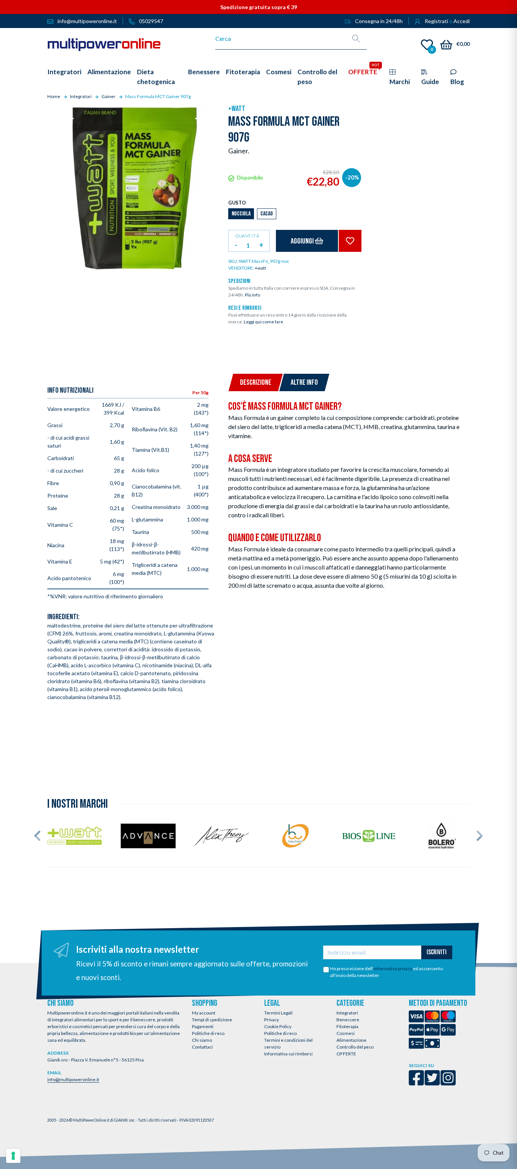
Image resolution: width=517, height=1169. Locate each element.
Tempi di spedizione (212, 1019)
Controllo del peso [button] (317, 77)
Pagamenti (202, 1026)
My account (203, 1013)
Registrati (436, 21)
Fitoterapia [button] (243, 72)
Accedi (461, 21)
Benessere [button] (204, 72)
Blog (457, 82)
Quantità (247, 235)
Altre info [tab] (304, 382)
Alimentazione (351, 1040)
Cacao (266, 213)
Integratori (347, 1013)
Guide (430, 82)
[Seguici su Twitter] (432, 1083)
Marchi (399, 82)
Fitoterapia (347, 1026)
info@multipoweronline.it (73, 1079)
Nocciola (241, 213)
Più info (252, 295)
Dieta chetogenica (156, 77)
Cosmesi (345, 1033)
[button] (37, 835)
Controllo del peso (355, 1047)
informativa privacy (393, 968)
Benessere (347, 1019)
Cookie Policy (277, 1026)
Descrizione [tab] (255, 382)
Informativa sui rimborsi (288, 1054)
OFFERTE (346, 1054)
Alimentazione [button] (109, 72)
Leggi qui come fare (263, 322)
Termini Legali (278, 1013)
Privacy (271, 1019)
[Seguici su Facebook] (416, 1083)
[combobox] (280, 38)
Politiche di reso (208, 1033)
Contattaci (202, 1047)
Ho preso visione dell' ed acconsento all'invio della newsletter (386, 972)
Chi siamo (202, 1040)
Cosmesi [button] (278, 72)
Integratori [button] (64, 72)
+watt (236, 108)
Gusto (237, 203)
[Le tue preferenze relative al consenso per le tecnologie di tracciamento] (13, 1156)
